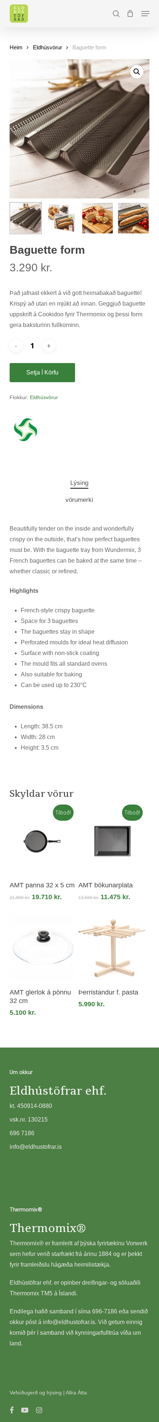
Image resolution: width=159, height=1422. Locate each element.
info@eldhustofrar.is (69, 1322)
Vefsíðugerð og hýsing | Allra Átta (48, 1392)
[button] (145, 13)
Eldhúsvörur (47, 47)
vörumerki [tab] (79, 499)
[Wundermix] (24, 430)
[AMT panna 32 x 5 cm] (43, 840)
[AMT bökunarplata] (112, 840)
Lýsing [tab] (79, 482)
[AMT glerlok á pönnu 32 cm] (43, 947)
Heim (16, 47)
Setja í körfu (42, 372)
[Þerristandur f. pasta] (112, 947)
